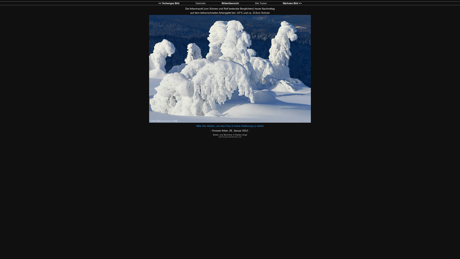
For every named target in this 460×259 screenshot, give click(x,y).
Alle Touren (261, 3)
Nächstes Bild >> (292, 3)
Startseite (201, 3)
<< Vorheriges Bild (168, 3)
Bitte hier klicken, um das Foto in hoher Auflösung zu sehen (230, 125)
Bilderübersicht (230, 3)
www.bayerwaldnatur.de (230, 137)
